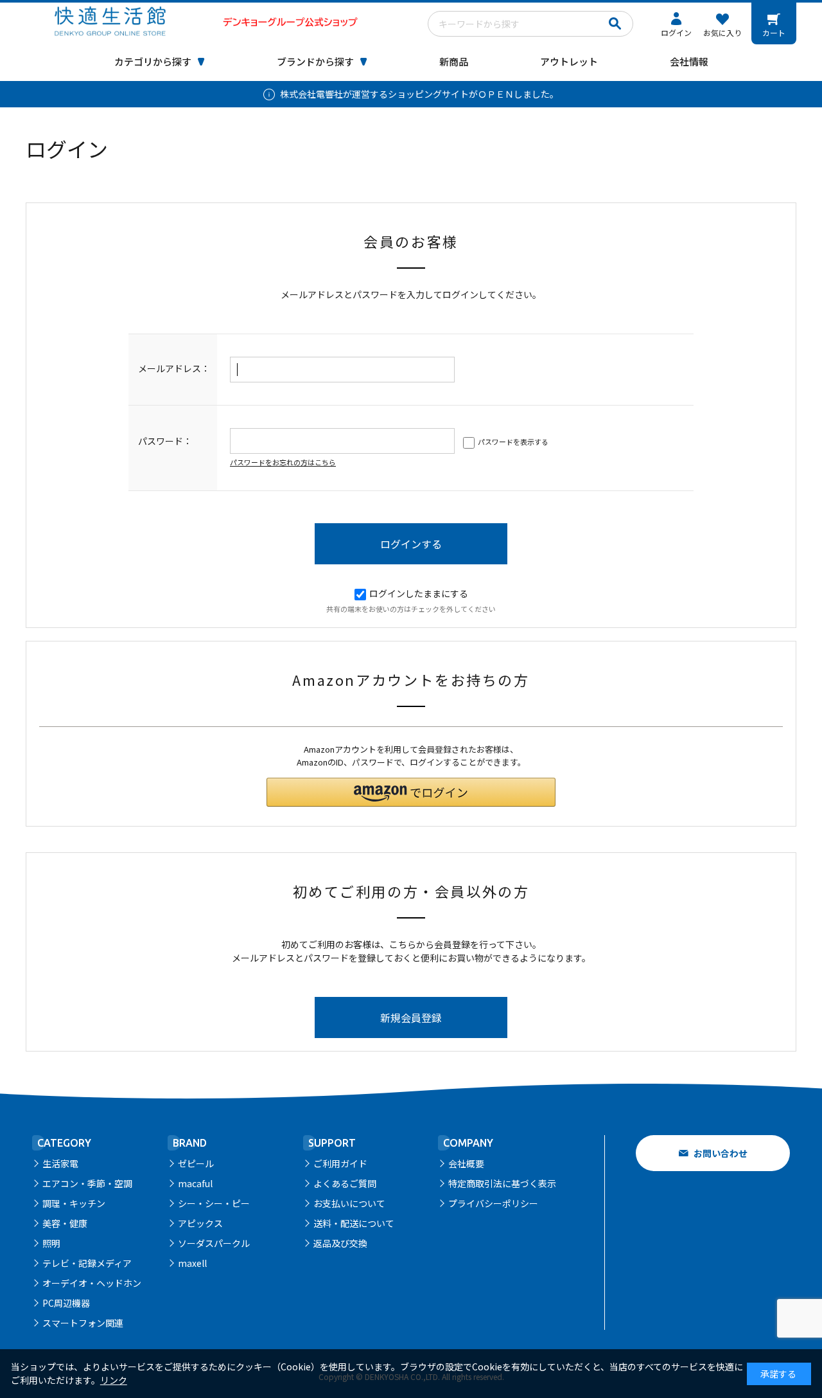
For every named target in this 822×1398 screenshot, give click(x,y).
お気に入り (722, 32)
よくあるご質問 (344, 1183)
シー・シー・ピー (214, 1203)
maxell (192, 1263)
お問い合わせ (721, 1153)
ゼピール (196, 1163)
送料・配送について (353, 1223)
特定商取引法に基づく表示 (502, 1183)
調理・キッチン (73, 1203)
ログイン (676, 32)
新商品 (453, 61)
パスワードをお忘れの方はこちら (283, 462)
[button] (411, 792)
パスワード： (165, 441)
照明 (51, 1243)
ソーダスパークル (214, 1243)
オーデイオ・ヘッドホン (91, 1283)
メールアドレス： (174, 368)
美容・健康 (64, 1223)
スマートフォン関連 (82, 1322)
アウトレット (569, 61)
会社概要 (466, 1163)
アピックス (200, 1223)
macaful (195, 1183)
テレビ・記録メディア (87, 1263)
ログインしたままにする (418, 593)
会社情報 (689, 61)
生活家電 (60, 1163)
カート (773, 32)
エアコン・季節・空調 (87, 1183)
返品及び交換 (340, 1243)
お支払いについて (349, 1203)
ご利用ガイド (340, 1163)
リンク (113, 1380)
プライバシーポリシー (493, 1203)
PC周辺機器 (66, 1302)
